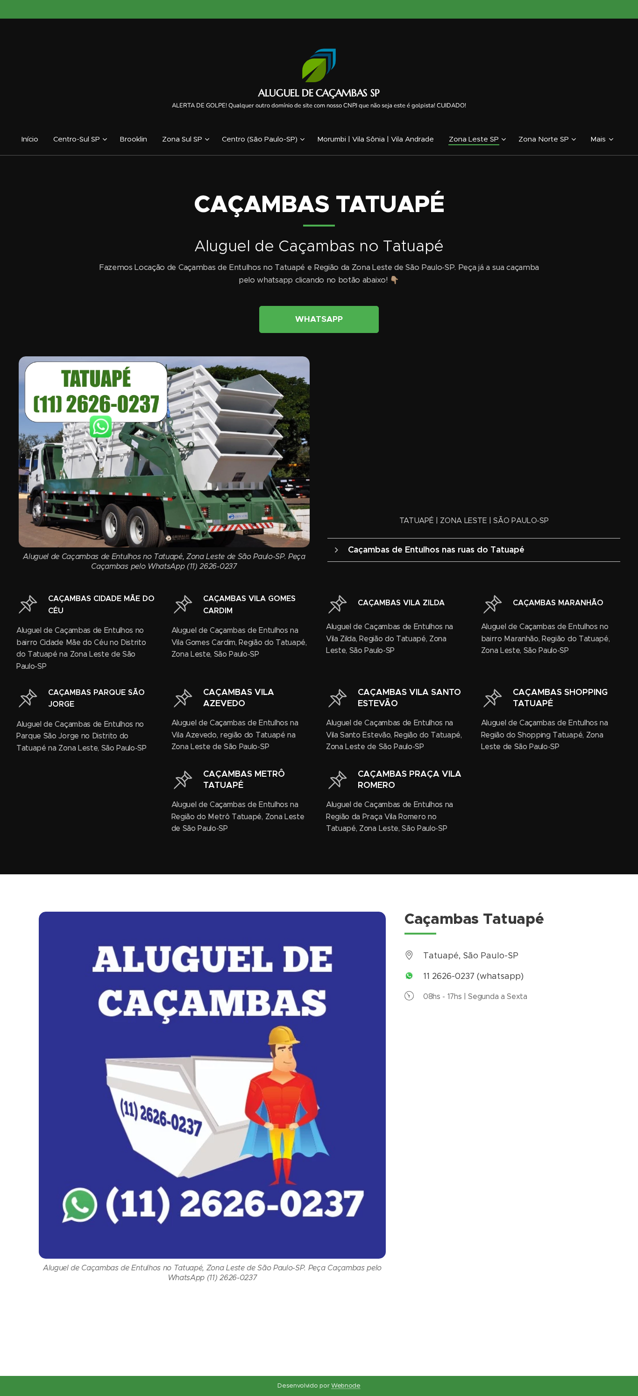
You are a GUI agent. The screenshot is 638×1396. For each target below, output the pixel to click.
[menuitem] (33, 139)
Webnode (346, 1385)
